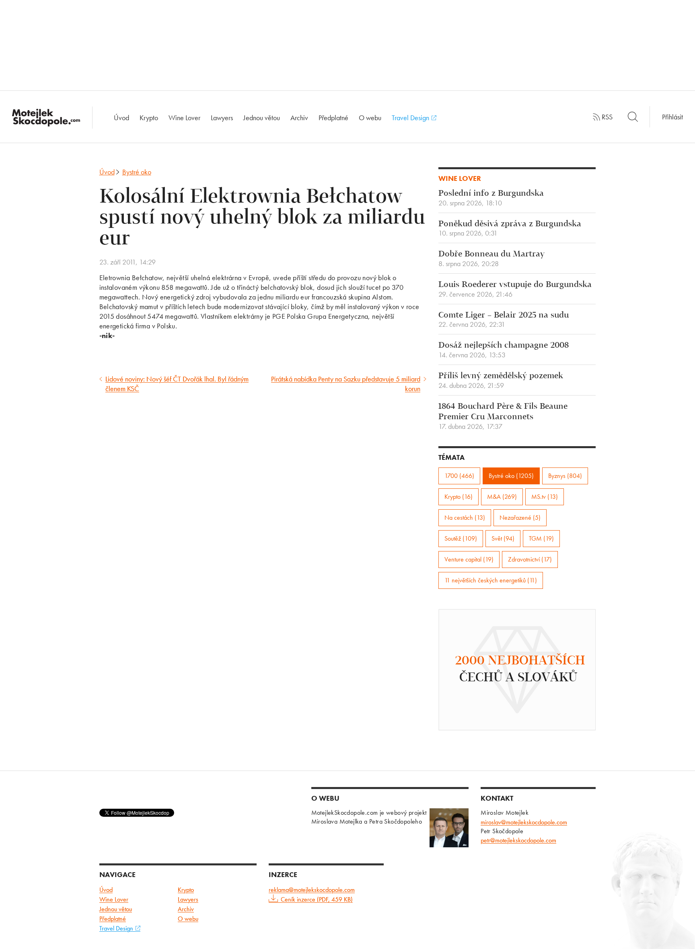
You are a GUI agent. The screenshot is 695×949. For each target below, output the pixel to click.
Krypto (149, 117)
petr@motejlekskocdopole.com (518, 840)
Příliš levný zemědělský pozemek (500, 380)
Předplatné (333, 117)
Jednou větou (261, 117)
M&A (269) (502, 496)
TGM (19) (541, 538)
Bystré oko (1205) (511, 475)
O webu (370, 117)
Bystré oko (136, 171)
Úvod (121, 117)
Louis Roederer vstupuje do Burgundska (515, 289)
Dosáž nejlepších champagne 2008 (503, 350)
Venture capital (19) (468, 559)
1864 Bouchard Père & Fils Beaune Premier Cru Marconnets (503, 416)
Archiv (299, 117)
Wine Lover (184, 117)
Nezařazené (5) (520, 517)
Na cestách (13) (464, 517)
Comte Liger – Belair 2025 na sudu (503, 320)
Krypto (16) (458, 496)
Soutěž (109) (460, 538)
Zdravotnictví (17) (530, 559)
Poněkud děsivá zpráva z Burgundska (509, 228)
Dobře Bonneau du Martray (491, 258)
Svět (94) (502, 538)
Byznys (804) (565, 475)
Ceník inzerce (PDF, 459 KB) (317, 899)
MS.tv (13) (544, 496)
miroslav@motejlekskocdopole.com (524, 822)
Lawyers (222, 117)
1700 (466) (459, 475)
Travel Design (411, 117)
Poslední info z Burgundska (491, 198)
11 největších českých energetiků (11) (490, 580)
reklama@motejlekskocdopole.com (312, 889)
